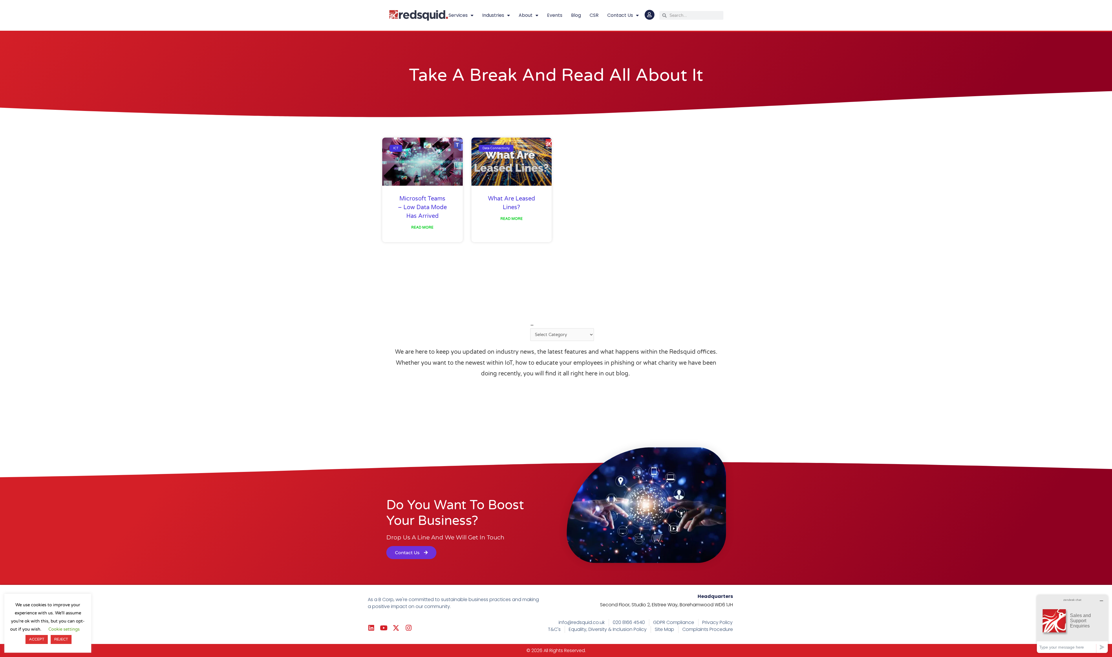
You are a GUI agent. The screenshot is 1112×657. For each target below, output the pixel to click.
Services (458, 15)
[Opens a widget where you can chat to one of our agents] (1072, 624)
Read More (422, 227)
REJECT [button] (61, 639)
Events (554, 15)
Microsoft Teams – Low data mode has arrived (422, 207)
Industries (493, 15)
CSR (594, 15)
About (526, 15)
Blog (576, 15)
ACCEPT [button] (36, 639)
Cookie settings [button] (64, 629)
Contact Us (620, 15)
